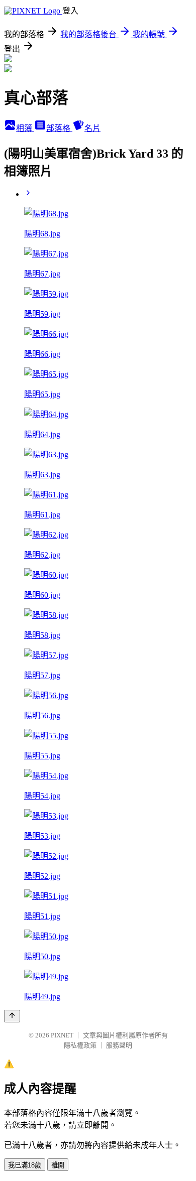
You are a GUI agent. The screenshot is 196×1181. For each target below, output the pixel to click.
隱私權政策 (80, 1045)
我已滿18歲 (24, 1165)
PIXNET (62, 1035)
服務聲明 (119, 1045)
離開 (57, 1165)
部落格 (59, 128)
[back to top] (12, 1016)
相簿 (25, 128)
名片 (92, 128)
